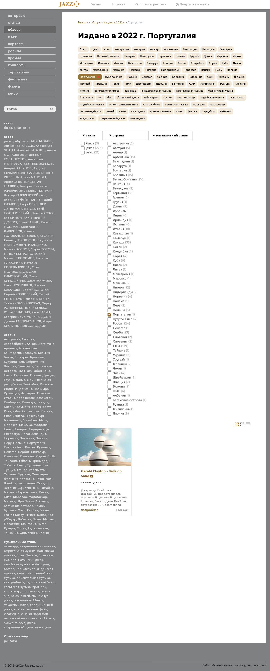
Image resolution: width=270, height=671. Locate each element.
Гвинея (45, 510)
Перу (8, 443)
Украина (10, 474)
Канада (42, 402)
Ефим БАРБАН (29, 222)
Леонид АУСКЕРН (40, 236)
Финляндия (40, 474)
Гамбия (32, 510)
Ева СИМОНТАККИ (18, 218)
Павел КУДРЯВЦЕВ (18, 285)
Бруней (40, 506)
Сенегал (10, 452)
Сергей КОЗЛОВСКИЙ (20, 294)
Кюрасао (20, 497)
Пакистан (27, 438)
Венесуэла (25, 366)
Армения (10, 348)
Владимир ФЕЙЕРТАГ (20, 200)
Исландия (28, 393)
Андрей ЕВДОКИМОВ (36, 164)
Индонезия (23, 389)
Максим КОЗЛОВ (16, 249)
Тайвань (25, 461)
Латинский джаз (30, 560)
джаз (18, 128)
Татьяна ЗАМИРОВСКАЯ (22, 303)
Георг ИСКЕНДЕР (33, 204)
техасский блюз (16, 605)
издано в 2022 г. (114, 22)
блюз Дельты (27, 555)
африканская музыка (20, 551)
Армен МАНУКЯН (33, 177)
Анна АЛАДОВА (32, 173)
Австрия (28, 339)
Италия (9, 398)
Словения (27, 456)
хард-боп (40, 614)
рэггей (25, 596)
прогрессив (30, 591)
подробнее (89, 510)
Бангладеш (12, 353)
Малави (49, 519)
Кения (43, 492)
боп (13, 560)
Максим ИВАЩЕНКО (31, 245)
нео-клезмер (25, 569)
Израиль (46, 384)
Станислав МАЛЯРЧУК (33, 299)
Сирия (21, 528)
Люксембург (35, 416)
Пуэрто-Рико (14, 447)
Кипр (8, 497)
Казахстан (44, 398)
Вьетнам (24, 371)
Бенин (8, 357)
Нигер (42, 524)
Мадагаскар (38, 497)
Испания (43, 393)
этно (26, 128)
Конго (41, 515)
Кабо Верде (26, 398)
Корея (36, 407)
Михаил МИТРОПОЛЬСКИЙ (24, 254)
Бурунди (10, 362)
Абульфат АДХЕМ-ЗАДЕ (33, 141)
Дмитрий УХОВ (43, 213)
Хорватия (26, 479)
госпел (9, 569)
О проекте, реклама (150, 4)
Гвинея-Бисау (14, 515)
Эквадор (43, 483)
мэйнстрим (40, 564)
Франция (11, 479)
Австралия (12, 339)
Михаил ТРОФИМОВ (19, 258)
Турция (9, 470)
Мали (43, 420)
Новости (118, 4)
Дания (20, 380)
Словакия (11, 456)
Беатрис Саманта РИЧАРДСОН (27, 317)
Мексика (25, 425)
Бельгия (44, 353)
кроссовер (12, 591)
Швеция (29, 483)
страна (118, 135)
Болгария (22, 357)
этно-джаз (43, 627)
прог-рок (39, 587)
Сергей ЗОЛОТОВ (36, 290)
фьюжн (26, 614)
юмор (13, 93)
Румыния (43, 447)
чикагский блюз (42, 618)
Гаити (8, 375)
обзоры (96, 22)
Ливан (8, 416)
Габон (37, 371)
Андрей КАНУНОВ (18, 168)
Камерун (28, 402)
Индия (9, 389)
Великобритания (31, 362)
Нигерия (21, 429)
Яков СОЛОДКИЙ (33, 326)
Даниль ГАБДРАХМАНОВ (22, 321)
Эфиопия (25, 488)
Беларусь (30, 353)
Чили (49, 479)
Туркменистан (38, 465)
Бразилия (37, 357)
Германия (21, 375)
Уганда (22, 470)
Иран (47, 389)
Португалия (36, 443)
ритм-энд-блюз (90, 111)
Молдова (41, 425)
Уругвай (24, 474)
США (51, 456)
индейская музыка (212, 97)
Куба (16, 411)
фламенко (11, 614)
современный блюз (28, 600)
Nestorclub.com (256, 665)
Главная (96, 4)
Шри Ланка (25, 501)
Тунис (20, 465)
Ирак (37, 389)
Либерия (24, 519)
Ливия (37, 519)
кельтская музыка (17, 587)
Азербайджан (14, 344)
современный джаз (18, 627)
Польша (19, 443)
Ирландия (11, 393)
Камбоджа (12, 402)
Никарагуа (12, 434)
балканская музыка (220, 90)
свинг (36, 596)
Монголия (28, 524)
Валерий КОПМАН (39, 191)
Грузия (9, 380)
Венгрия (10, 366)
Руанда (9, 528)
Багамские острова (18, 506)
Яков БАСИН (41, 312)
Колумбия (22, 407)
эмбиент (10, 623)
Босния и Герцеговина (20, 492)
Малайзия (30, 420)
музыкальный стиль (172, 135)
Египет (30, 515)
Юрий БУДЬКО (36, 308)
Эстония (10, 488)
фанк (43, 609)
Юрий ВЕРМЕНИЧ (17, 312)
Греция (49, 375)
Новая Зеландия (33, 434)
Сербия (23, 452)
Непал (8, 429)
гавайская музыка (17, 564)
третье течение (26, 609)
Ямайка (47, 488)
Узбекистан (38, 470)
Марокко (11, 425)
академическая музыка (37, 546)
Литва (19, 416)
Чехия (40, 479)
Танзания (11, 533)
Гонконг (36, 375)
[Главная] (71, 4)
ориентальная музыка (33, 578)
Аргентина (46, 344)
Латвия (46, 411)
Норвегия (11, 438)
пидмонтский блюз (40, 582)
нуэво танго (26, 573)
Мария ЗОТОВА (42, 249)
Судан (41, 456)
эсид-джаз (27, 623)
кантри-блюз (14, 582)
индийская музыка (92, 104)
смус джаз (138, 111)
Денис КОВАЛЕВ (16, 209)
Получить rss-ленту (194, 4)
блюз (8, 128)
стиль (90, 135)
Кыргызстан (30, 411)
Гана (46, 371)
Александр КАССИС (19, 146)
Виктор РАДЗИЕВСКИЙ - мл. (25, 195)
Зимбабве (30, 384)
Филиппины (28, 533)
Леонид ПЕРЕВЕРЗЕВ (20, 240)
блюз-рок (46, 555)
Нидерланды (39, 429)
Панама (41, 438)
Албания (41, 501)
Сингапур (38, 452)
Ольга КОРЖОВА (39, 281)
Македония (12, 420)
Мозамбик (12, 524)
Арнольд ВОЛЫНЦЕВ (20, 182)
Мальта (9, 501)
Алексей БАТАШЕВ (31, 150)
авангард (11, 546)
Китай (8, 407)
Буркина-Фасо (15, 510)
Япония (44, 533)
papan (8, 141)
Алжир (32, 344)
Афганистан (28, 348)
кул (6, 560)
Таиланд (10, 461)
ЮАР (36, 488)
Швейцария (13, 483)
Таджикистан (38, 528)
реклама (10, 641)
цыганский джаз (16, 618)
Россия (30, 447)
